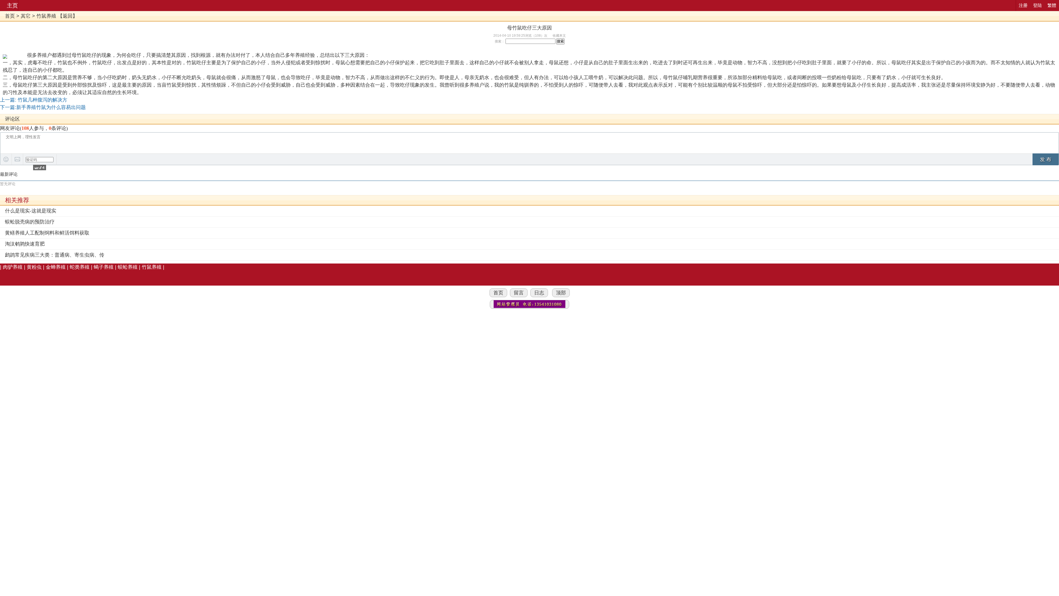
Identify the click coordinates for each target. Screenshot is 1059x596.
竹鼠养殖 (46, 16)
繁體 (1051, 5)
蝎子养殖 (104, 267)
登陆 (1037, 5)
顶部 (561, 293)
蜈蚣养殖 (128, 267)
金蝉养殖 (56, 267)
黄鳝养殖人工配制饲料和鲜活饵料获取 (47, 233)
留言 (519, 293)
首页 (10, 16)
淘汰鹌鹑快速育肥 (25, 244)
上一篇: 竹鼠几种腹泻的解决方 (33, 100)
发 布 (1045, 159)
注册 (1023, 5)
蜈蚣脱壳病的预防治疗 (30, 222)
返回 (68, 16)
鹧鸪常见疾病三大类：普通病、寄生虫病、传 (54, 255)
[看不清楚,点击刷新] (39, 167)
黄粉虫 (34, 267)
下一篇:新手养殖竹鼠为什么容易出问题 (43, 107)
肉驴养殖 (13, 267)
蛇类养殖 (80, 267)
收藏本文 (559, 36)
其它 (26, 16)
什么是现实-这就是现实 (30, 211)
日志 (539, 293)
